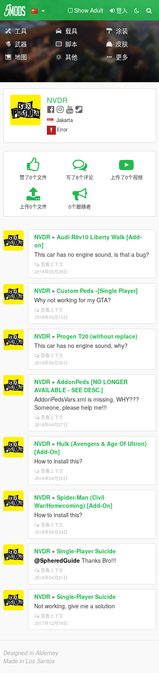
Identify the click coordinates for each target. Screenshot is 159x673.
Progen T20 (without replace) (97, 336)
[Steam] (79, 109)
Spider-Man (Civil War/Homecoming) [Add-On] (73, 501)
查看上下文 (52, 264)
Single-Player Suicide (86, 551)
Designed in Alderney (30, 653)
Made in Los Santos (29, 661)
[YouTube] (69, 109)
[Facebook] (51, 109)
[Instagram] (60, 109)
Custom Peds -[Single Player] (97, 290)
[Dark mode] (136, 10)
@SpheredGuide (57, 560)
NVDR (57, 99)
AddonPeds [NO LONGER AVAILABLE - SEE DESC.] (81, 386)
